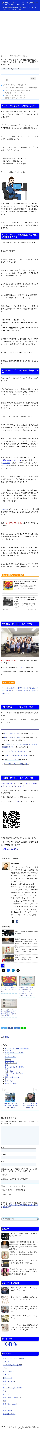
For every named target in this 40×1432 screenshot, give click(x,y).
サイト (3, 1162)
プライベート (9, 1061)
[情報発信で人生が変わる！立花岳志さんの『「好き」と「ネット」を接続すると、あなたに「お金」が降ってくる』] (27, 981)
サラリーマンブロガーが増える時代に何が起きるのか (8, 989)
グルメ (7, 1055)
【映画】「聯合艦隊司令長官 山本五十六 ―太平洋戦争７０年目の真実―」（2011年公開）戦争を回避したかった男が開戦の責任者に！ (26, 942)
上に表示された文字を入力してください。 (15, 1179)
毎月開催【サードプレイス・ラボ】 (14, 93)
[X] (13, 921)
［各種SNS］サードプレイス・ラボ (14, 95)
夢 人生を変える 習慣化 (14, 1067)
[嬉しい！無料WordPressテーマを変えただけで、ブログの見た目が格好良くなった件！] (9, 1003)
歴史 (6, 1079)
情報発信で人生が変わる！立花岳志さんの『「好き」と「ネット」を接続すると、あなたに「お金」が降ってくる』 (26, 991)
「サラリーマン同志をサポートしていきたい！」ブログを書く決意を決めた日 (25, 599)
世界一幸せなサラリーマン (12, 460)
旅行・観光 (9, 1071)
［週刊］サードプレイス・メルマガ (14, 98)
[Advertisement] (20, 33)
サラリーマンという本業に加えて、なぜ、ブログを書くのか (21, 88)
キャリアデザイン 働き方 (14, 1052)
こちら (21, 667)
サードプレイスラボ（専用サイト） (16, 764)
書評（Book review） (12, 1077)
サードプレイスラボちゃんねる (16, 755)
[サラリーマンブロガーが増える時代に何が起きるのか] (9, 981)
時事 (12, 935)
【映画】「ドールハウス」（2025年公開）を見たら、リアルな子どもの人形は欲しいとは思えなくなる (23, 1271)
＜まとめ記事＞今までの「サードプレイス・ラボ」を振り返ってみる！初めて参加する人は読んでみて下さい (20, 690)
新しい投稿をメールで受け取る (14, 1190)
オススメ (8, 1050)
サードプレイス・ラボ (12, 733)
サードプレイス (10, 1057)
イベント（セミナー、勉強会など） (17, 1048)
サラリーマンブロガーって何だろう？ (14, 85)
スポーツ (8, 1059)
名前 (2, 1147)
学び (6, 1069)
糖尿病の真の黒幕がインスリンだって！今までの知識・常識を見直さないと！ (26, 958)
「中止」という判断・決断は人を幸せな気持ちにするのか (26, 932)
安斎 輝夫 (6, 1037)
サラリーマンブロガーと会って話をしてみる (17, 90)
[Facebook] (17, 921)
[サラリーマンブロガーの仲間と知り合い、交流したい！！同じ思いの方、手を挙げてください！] (17, 1028)
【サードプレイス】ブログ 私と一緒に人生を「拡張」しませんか (18, 3)
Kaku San (6, 463)
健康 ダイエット (9, 953)
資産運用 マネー (11, 1083)
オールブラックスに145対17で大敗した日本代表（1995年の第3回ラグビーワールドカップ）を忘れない (24, 1327)
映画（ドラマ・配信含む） (14, 1073)
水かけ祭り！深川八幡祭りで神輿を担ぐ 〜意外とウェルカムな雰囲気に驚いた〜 (24, 1309)
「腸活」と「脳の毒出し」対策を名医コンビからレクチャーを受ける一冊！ (26, 950)
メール (3, 1154)
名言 (6, 1065)
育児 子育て (9, 1081)
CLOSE (33, 78)
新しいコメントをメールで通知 (14, 1186)
